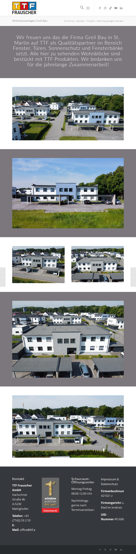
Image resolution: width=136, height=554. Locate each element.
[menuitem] (80, 8)
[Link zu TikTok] (110, 8)
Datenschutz (109, 484)
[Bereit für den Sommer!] (2, 277)
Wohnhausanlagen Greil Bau (29, 20)
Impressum (108, 479)
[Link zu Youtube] (115, 8)
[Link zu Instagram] (105, 8)
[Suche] (80, 8)
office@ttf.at (28, 530)
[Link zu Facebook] (100, 8)
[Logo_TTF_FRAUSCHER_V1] (24, 8)
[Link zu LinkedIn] (121, 8)
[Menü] (88, 8)
